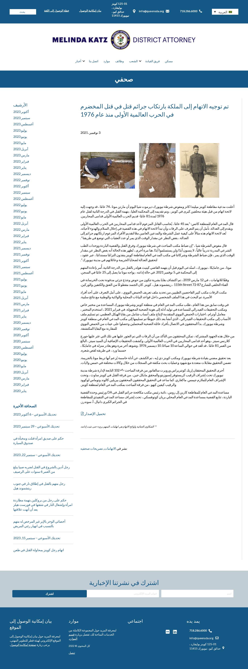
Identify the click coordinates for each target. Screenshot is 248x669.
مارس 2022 (21, 229)
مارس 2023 (21, 155)
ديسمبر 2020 (22, 322)
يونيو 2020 (20, 360)
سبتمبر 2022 (21, 192)
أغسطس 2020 (23, 347)
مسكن (169, 61)
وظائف (119, 61)
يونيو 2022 (20, 211)
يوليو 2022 (20, 205)
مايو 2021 (19, 291)
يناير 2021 (20, 316)
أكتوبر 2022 (21, 186)
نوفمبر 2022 (21, 180)
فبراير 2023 (21, 161)
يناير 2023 (20, 167)
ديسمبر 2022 (22, 174)
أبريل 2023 (20, 149)
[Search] (12, 12)
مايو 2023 (19, 143)
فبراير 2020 (21, 384)
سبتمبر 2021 (21, 267)
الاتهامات (110, 448)
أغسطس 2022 (23, 199)
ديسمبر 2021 (22, 248)
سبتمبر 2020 (21, 341)
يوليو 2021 (20, 279)
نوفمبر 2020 (21, 329)
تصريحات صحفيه (91, 448)
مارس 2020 (21, 378)
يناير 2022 (20, 242)
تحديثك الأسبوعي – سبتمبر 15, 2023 (36, 538)
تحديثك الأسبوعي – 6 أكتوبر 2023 (34, 414)
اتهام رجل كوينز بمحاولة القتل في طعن (38, 550)
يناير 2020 (20, 391)
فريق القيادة (152, 61)
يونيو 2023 (20, 137)
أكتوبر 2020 (21, 335)
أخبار (78, 61)
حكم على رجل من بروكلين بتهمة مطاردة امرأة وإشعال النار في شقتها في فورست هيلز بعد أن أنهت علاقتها (42, 504)
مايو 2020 (19, 366)
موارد (106, 61)
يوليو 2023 (20, 130)
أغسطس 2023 (23, 124)
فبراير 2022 (21, 236)
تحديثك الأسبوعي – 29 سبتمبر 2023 (36, 426)
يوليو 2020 (20, 354)
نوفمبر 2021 (21, 254)
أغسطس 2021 (23, 273)
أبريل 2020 (20, 372)
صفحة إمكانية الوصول (23, 644)
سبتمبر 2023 (21, 118)
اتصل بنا (93, 61)
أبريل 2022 (20, 223)
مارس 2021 (21, 304)
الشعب (133, 61)
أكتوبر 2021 (21, 261)
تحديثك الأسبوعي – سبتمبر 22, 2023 (36, 455)
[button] (225, 12)
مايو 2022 (19, 217)
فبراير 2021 (21, 310)
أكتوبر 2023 (21, 112)
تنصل (72, 652)
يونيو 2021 (20, 285)
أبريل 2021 (20, 298)
